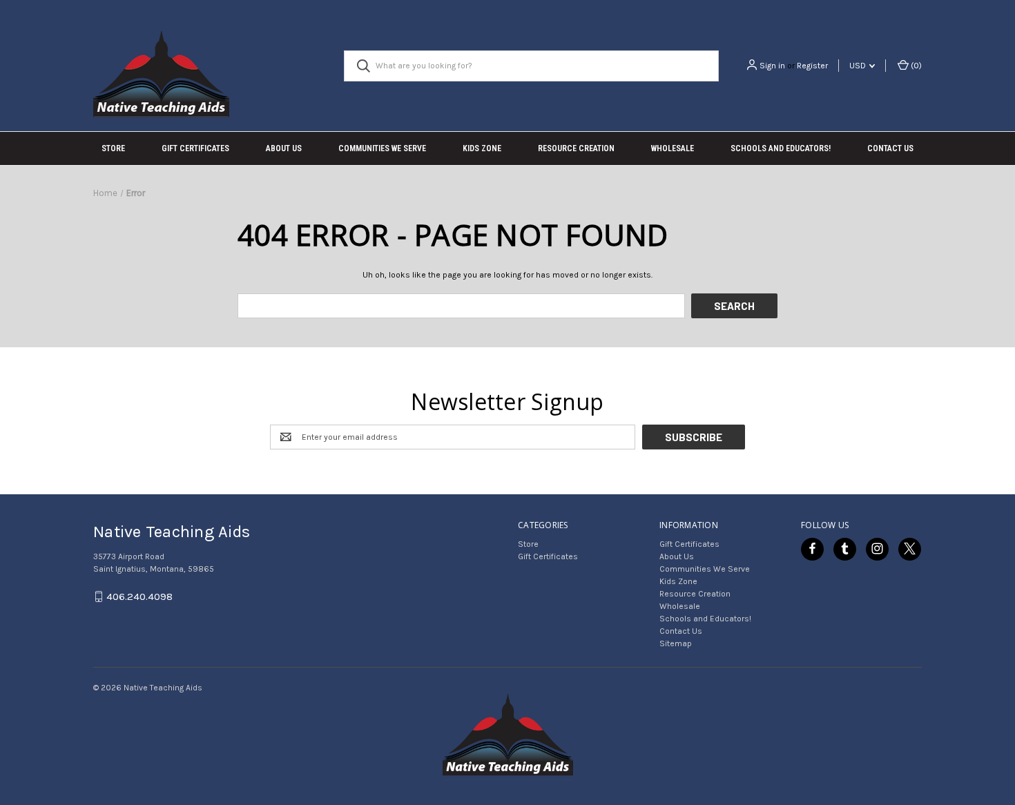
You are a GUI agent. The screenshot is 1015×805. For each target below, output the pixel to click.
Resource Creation (576, 148)
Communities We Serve (382, 148)
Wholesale (672, 148)
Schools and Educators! (781, 148)
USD (858, 65)
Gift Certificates (195, 148)
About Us (284, 148)
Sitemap (675, 643)
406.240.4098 (139, 596)
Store (113, 148)
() (915, 65)
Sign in (772, 65)
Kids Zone (482, 148)
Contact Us (890, 148)
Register (812, 65)
